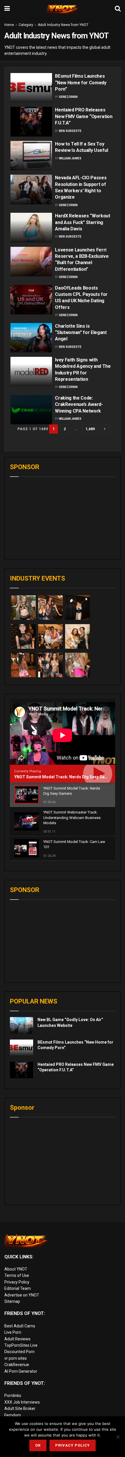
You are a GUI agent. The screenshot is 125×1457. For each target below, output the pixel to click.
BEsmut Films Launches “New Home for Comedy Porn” (80, 82)
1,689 (90, 429)
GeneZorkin (68, 96)
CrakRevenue (16, 1364)
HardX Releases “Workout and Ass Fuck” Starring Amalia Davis (82, 222)
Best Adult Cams (19, 1326)
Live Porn (12, 1332)
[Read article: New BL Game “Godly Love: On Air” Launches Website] (21, 1025)
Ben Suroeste (70, 131)
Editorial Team (17, 1288)
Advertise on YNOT (21, 1295)
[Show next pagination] (104, 429)
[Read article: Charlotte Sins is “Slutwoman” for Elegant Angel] (31, 337)
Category (26, 25)
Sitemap (12, 1301)
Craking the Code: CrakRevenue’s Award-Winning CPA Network (79, 404)
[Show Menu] (7, 8)
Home (9, 25)
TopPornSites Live (21, 1345)
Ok (38, 1445)
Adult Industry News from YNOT (63, 25)
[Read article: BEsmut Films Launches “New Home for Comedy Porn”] (31, 87)
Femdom (12, 1415)
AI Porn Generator (20, 1371)
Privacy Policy (16, 1282)
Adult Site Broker (19, 1408)
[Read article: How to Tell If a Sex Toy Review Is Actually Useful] (31, 155)
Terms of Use (16, 1275)
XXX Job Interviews (22, 1402)
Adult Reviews (17, 1339)
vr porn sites (15, 1358)
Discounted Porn (19, 1351)
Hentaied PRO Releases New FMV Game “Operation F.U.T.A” (83, 116)
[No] (118, 1437)
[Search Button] (118, 8)
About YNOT (15, 1269)
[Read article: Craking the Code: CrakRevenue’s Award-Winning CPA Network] (31, 409)
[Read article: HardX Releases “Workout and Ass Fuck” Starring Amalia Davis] (31, 227)
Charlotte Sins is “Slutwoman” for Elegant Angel (81, 332)
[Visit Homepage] (62, 8)
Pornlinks (12, 1395)
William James (70, 158)
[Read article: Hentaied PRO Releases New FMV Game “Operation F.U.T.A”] (31, 121)
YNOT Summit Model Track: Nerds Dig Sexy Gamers (64, 777)
